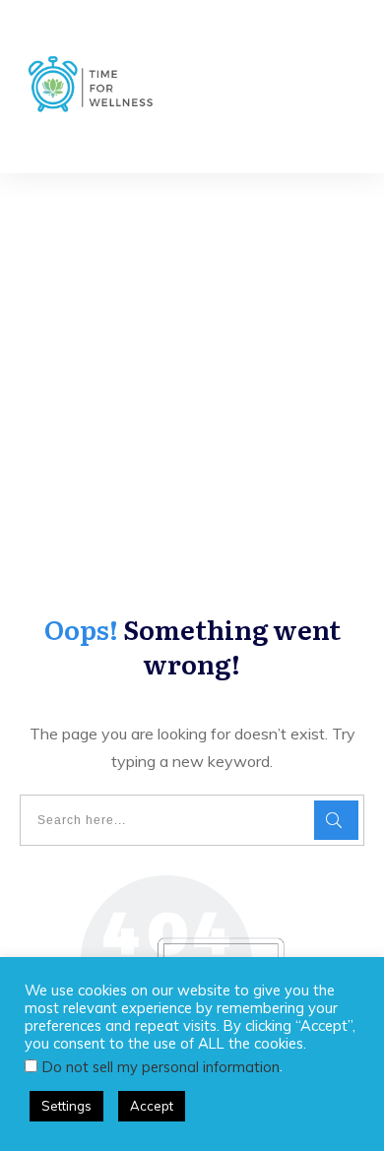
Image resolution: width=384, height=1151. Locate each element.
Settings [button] (66, 1106)
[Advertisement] (192, 375)
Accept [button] (151, 1106)
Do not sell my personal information (161, 1066)
